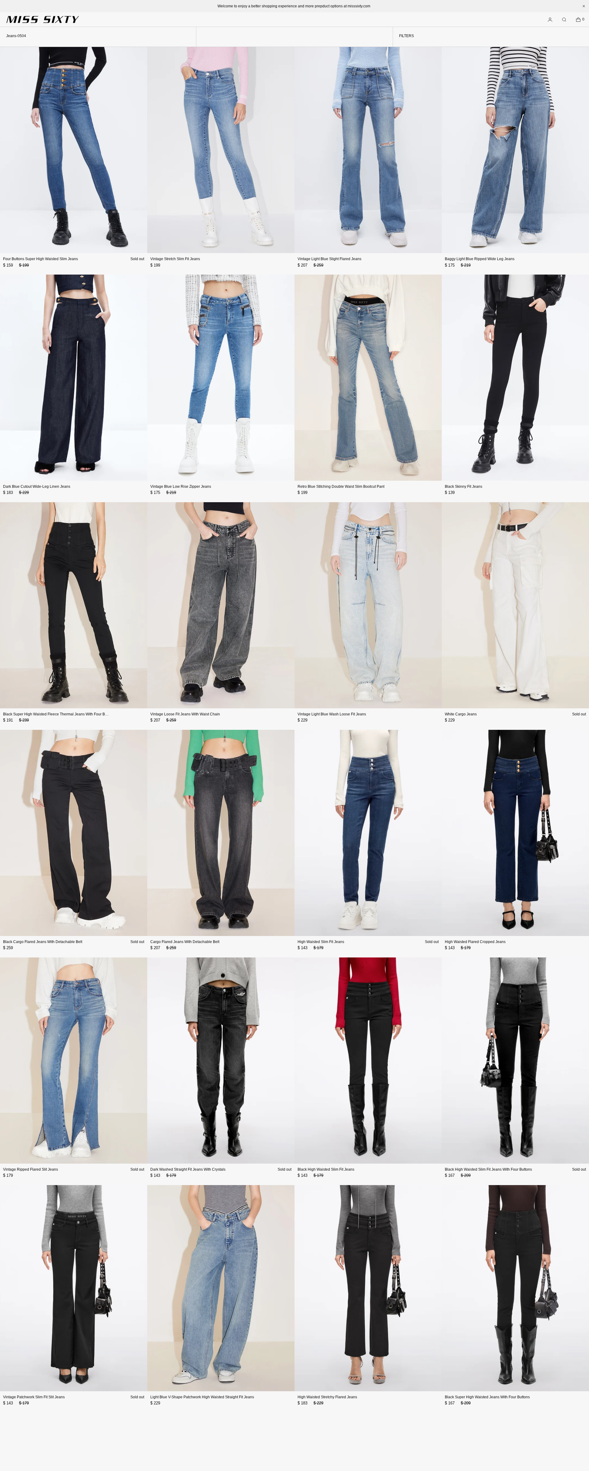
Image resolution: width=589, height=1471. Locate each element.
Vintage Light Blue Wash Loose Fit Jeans (332, 714)
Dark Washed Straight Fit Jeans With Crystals (187, 1169)
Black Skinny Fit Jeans (463, 486)
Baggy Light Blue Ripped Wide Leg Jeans (479, 259)
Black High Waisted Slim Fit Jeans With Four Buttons (488, 1169)
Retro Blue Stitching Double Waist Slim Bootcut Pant (341, 486)
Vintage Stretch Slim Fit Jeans (175, 259)
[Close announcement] (583, 6)
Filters (406, 36)
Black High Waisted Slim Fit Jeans (326, 1169)
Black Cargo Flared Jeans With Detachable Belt (42, 942)
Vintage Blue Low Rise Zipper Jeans (180, 486)
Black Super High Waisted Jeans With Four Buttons (487, 1397)
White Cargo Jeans (461, 714)
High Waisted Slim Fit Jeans (321, 942)
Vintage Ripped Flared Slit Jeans (30, 1169)
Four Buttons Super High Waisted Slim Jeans (40, 259)
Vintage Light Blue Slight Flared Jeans (329, 259)
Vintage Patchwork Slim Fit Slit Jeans (34, 1397)
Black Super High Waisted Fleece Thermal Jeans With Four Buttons (59, 714)
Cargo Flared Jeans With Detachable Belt (184, 942)
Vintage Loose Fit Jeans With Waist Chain (185, 714)
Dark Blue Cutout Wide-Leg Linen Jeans (36, 486)
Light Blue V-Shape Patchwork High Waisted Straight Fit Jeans (202, 1397)
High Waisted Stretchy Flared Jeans (327, 1397)
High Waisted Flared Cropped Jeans (475, 942)
